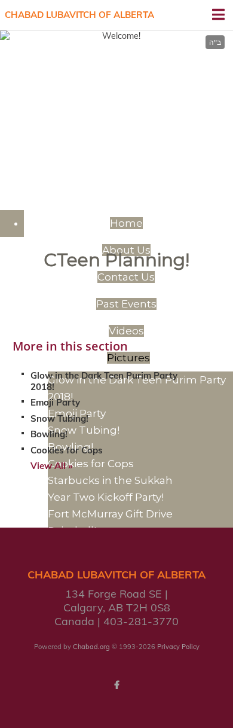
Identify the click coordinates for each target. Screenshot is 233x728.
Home (126, 223)
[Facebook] (116, 685)
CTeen (117, 71)
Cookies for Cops (66, 450)
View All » (51, 465)
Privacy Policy (178, 646)
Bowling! (49, 434)
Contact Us (126, 277)
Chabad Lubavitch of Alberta (79, 14)
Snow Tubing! (59, 418)
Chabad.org (91, 646)
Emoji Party (55, 402)
